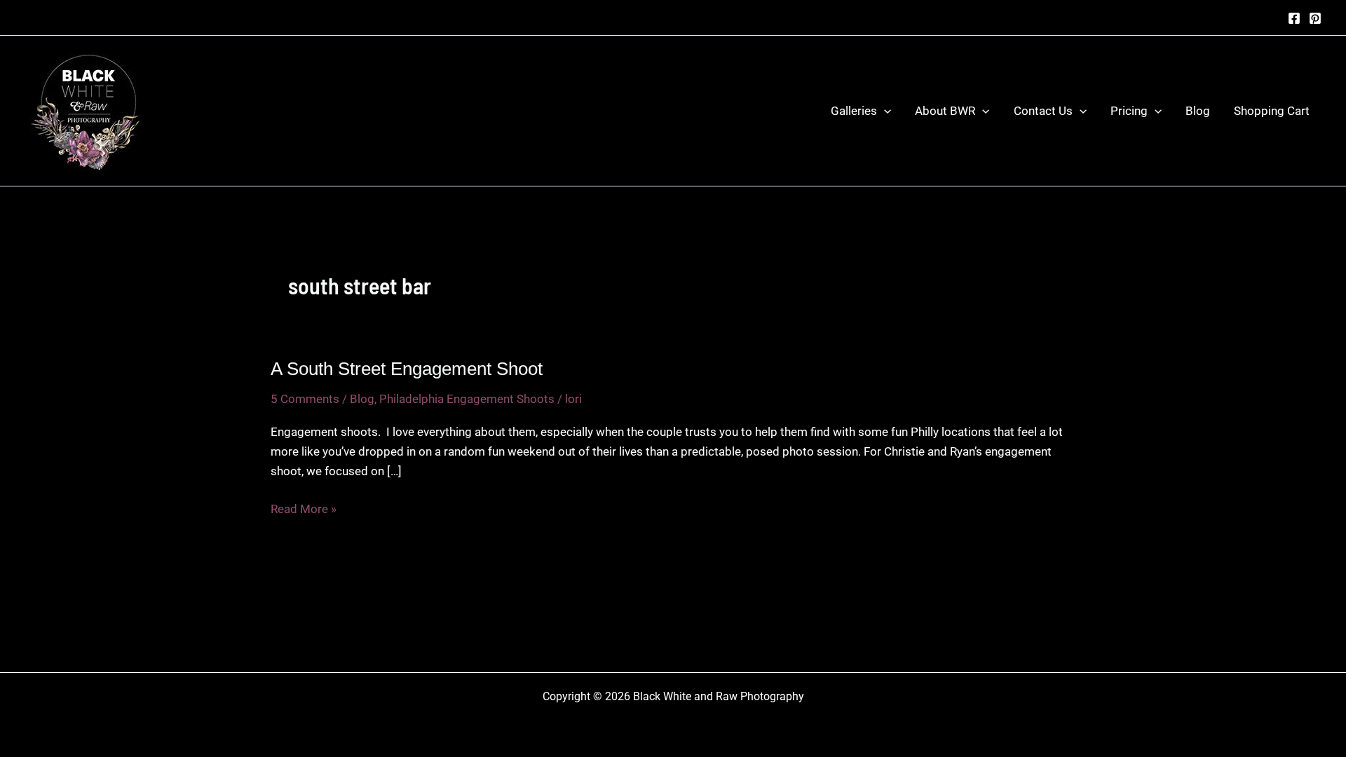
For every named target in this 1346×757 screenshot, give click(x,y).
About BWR (945, 111)
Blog (1197, 111)
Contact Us (1043, 111)
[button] (884, 111)
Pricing (1129, 111)
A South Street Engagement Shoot (407, 368)
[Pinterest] (1315, 18)
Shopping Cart (1272, 111)
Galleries (854, 111)
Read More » (303, 510)
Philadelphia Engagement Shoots (467, 399)
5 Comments (305, 399)
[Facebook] (1294, 18)
